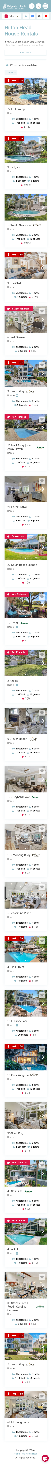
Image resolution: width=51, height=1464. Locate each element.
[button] (8, 91)
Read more (25, 52)
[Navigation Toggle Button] (45, 6)
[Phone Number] (32, 6)
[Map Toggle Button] (32, 16)
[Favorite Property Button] (42, 83)
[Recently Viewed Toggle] (39, 16)
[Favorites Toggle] (46, 16)
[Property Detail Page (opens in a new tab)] (26, 91)
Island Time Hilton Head (25, 1453)
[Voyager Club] (38, 6)
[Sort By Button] (26, 16)
